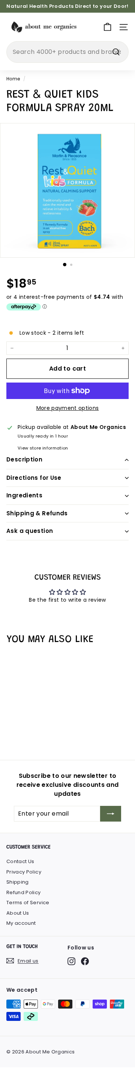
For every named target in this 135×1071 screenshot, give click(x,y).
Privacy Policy (23, 871)
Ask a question (29, 531)
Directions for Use (34, 478)
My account (21, 923)
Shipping (17, 882)
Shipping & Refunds (37, 513)
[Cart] (107, 27)
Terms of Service (28, 902)
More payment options (67, 408)
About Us (17, 913)
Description (24, 459)
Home (13, 79)
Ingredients (24, 495)
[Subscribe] (110, 814)
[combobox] (67, 52)
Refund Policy (23, 892)
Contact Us (20, 861)
